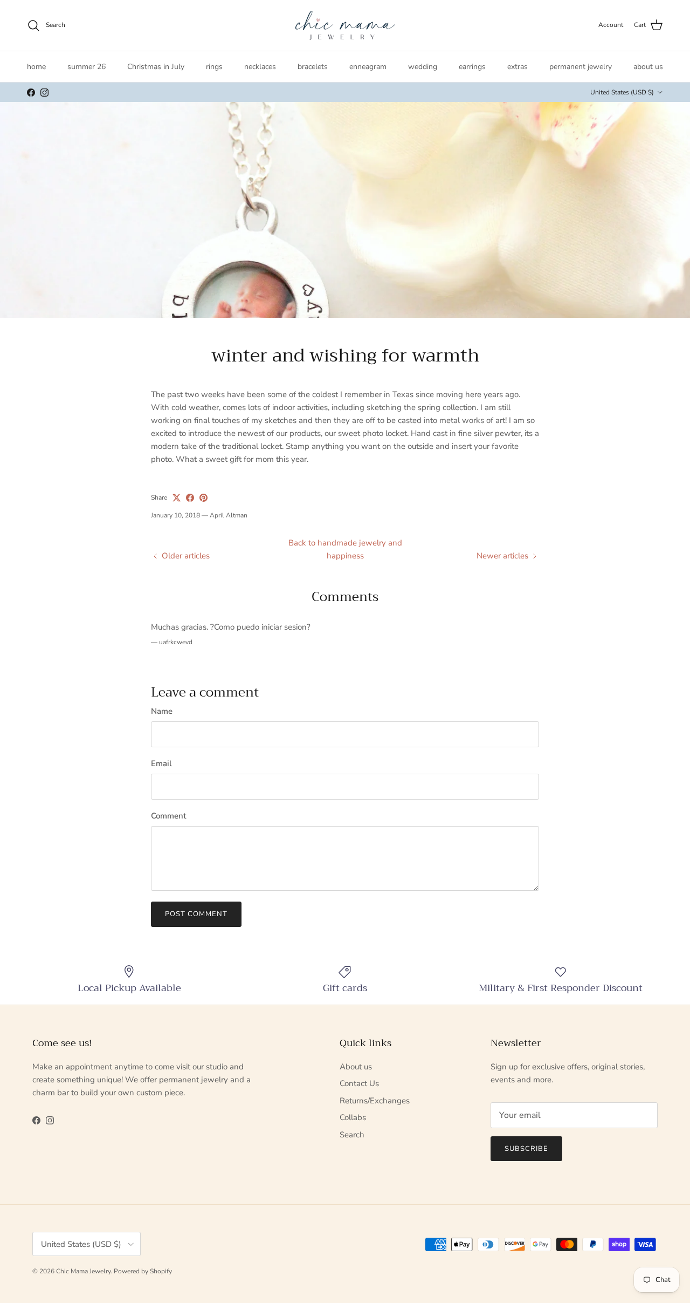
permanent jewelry (580, 67)
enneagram (368, 67)
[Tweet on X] (176, 498)
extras (517, 67)
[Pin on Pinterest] (203, 498)
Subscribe (526, 1149)
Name (161, 711)
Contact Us (359, 1083)
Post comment (196, 914)
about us (648, 67)
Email (161, 763)
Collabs (353, 1117)
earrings (472, 67)
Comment (168, 815)
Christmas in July (155, 67)
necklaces (260, 67)
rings (214, 67)
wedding (422, 67)
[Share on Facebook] (190, 498)
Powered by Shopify (143, 1271)
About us (356, 1066)
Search (352, 1134)
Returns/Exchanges (375, 1100)
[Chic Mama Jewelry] (345, 25)
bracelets (313, 67)
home (36, 67)
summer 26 (86, 67)
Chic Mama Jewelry (83, 1271)
